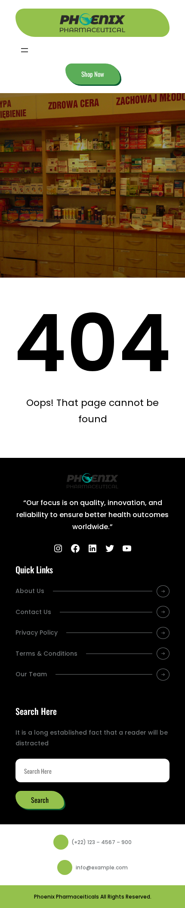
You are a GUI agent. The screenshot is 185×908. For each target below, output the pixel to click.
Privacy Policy (36, 632)
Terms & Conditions (46, 653)
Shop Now (92, 74)
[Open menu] (24, 50)
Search (40, 800)
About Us (29, 591)
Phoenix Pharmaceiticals (66, 896)
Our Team (31, 674)
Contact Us (33, 612)
